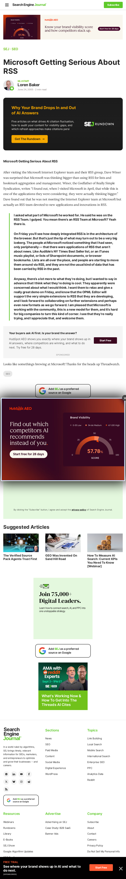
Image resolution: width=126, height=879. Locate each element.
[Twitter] (6, 782)
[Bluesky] (14, 782)
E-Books (8, 839)
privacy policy (79, 509)
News (48, 738)
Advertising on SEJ (56, 822)
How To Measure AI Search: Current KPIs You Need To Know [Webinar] (102, 561)
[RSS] (6, 789)
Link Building (94, 738)
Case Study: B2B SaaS (58, 827)
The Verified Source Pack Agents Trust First (20, 557)
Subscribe (93, 822)
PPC (89, 768)
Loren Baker (29, 84)
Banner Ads (51, 833)
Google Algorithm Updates (18, 851)
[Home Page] (29, 5)
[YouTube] (21, 774)
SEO (8, 373)
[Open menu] (6, 5)
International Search (98, 756)
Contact (91, 833)
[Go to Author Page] (8, 85)
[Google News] (6, 774)
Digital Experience (55, 768)
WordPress (51, 774)
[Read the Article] (21, 543)
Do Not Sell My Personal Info (103, 851)
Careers (91, 839)
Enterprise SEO (96, 762)
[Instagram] (21, 782)
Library (7, 833)
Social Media (52, 762)
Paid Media (51, 750)
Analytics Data (95, 774)
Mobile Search (95, 750)
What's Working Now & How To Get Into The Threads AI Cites (61, 700)
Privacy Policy (95, 845)
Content (49, 756)
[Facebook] (29, 774)
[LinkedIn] (14, 774)
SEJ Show (9, 845)
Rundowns (9, 827)
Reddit (91, 779)
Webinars (8, 822)
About (90, 827)
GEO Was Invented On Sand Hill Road (61, 557)
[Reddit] (29, 782)
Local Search (94, 744)
